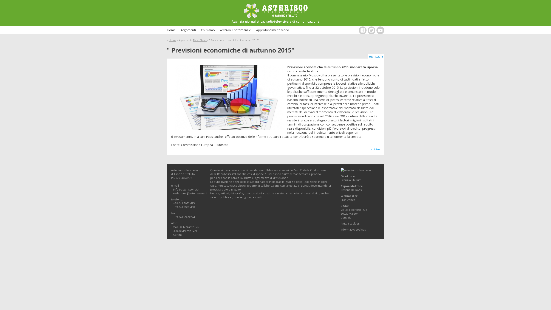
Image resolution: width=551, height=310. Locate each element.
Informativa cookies (353, 229)
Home (171, 30)
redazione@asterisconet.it (190, 193)
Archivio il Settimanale (235, 30)
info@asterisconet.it (186, 189)
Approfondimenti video (272, 30)
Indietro (375, 149)
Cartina (177, 235)
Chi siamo (208, 30)
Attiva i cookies (350, 223)
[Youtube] (380, 30)
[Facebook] (363, 30)
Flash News (200, 40)
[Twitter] (371, 30)
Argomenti (188, 30)
